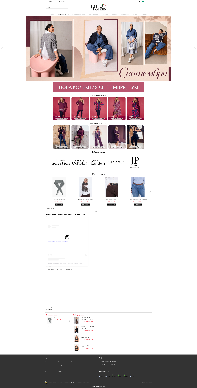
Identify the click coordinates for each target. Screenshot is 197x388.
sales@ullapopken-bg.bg (111, 361)
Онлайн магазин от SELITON (98, 386)
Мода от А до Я (63, 14)
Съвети (144, 14)
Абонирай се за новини (52, 307)
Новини (73, 365)
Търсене (60, 371)
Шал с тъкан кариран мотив (85, 199)
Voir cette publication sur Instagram (58, 241)
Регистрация (61, 365)
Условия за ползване (76, 362)
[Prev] (2, 48)
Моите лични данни (147, 382)
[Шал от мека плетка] (59, 187)
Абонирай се (50, 208)
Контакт (60, 368)
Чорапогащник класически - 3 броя (87, 318)
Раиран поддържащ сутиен (87, 345)
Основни (105, 14)
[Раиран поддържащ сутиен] (76, 347)
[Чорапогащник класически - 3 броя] (76, 320)
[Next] (194, 48)
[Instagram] (150, 1)
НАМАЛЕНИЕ (125, 14)
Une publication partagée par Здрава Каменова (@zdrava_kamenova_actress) (68, 263)
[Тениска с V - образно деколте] (76, 329)
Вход (46, 371)
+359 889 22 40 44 (60, 1)
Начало (46, 362)
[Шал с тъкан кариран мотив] (85, 187)
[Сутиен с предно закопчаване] (76, 338)
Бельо (114, 14)
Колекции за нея (78, 14)
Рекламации (48, 365)
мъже (135, 14)
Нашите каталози (75, 368)
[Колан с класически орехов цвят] (137, 187)
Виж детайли (59, 204)
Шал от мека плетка (59, 199)
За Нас (46, 368)
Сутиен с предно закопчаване (86, 336)
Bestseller (93, 14)
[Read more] (67, 226)
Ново (52, 14)
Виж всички (49, 309)
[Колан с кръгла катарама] (111, 187)
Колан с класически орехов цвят (138, 199)
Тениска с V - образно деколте (87, 327)
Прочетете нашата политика (82, 382)
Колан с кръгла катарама (112, 199)
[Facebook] (147, 1)
